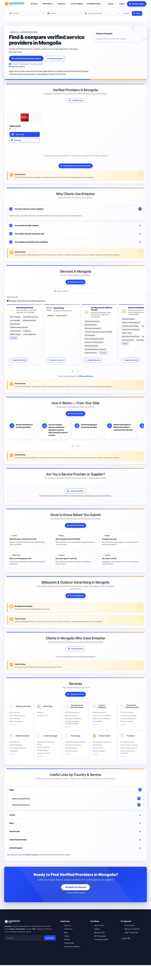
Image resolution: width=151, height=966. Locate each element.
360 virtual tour (15, 742)
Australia (58, 71)
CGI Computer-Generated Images (45, 743)
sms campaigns (15, 320)
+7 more (122, 756)
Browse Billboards (77, 596)
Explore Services (19, 360)
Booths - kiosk (126, 333)
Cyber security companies (129, 745)
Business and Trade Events (130, 336)
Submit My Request (76, 525)
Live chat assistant (99, 751)
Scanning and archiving (73, 745)
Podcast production (16, 745)
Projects (67, 939)
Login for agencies (131, 932)
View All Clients (77, 649)
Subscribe (50, 938)
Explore (97, 929)
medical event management (131, 322)
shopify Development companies (95, 349)
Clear (127, 13)
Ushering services (128, 340)
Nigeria (45, 74)
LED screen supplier (126, 712)
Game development (71, 748)
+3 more (125, 343)
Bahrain (51, 71)
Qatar (45, 71)
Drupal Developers (91, 353)
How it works (99, 925)
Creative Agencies (43, 747)
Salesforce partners (71, 751)
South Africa (60, 74)
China (72, 71)
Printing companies (126, 721)
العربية (124, 938)
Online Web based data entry (102, 742)
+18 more (68, 727)
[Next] (78, 371)
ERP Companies (90, 335)
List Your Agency (76, 4)
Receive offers (99, 932)
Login (122, 4)
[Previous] (72, 371)
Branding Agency (43, 750)
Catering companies (128, 319)
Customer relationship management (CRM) (98, 332)
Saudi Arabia (19, 71)
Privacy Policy (69, 943)
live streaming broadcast (18, 748)
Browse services (56, 58)
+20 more (13, 724)
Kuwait (26, 74)
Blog (65, 932)
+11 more (12, 754)
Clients (66, 936)
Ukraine (51, 74)
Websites (50, 315)
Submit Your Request (76, 887)
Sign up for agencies (132, 929)
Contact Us (68, 929)
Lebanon (33, 74)
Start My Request (76, 413)
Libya (39, 74)
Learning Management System (75, 742)
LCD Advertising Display (128, 715)
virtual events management (130, 329)
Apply (138, 13)
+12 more (103, 353)
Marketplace (47, 4)
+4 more (95, 754)
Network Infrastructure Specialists (127, 752)
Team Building (97, 721)
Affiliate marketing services (19, 327)
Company (61, 4)
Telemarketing (97, 745)
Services (34, 4)
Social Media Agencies (30, 317)
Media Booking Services (21, 805)
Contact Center (98, 748)
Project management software (94, 339)
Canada (66, 71)
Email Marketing (15, 331)
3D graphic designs (43, 753)
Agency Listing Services (21, 799)
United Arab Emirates (34, 71)
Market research (15, 334)
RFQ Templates (99, 936)
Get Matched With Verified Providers (77, 166)
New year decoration (143, 340)
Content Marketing (30, 334)
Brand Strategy (15, 324)
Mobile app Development (93, 328)
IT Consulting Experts (127, 742)
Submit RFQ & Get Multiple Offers (27, 58)
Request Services (76, 282)
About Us (67, 925)
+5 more (39, 756)
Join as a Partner (77, 491)
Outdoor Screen (62, 315)
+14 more (13, 338)
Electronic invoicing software (94, 342)
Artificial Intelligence (91, 346)
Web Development (91, 325)
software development (92, 321)
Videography (14, 751)
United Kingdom (81, 71)
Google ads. (27, 331)
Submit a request (31, 855)
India (11, 74)
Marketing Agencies (29, 320)
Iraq (15, 74)
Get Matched (77, 100)
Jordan (20, 74)
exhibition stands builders (130, 326)
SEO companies (15, 317)
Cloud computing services (128, 748)
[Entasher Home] (14, 4)
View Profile (19, 134)
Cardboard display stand (128, 718)
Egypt (11, 71)
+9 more (95, 724)
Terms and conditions (72, 946)
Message (17, 140)
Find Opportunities (94, 4)
